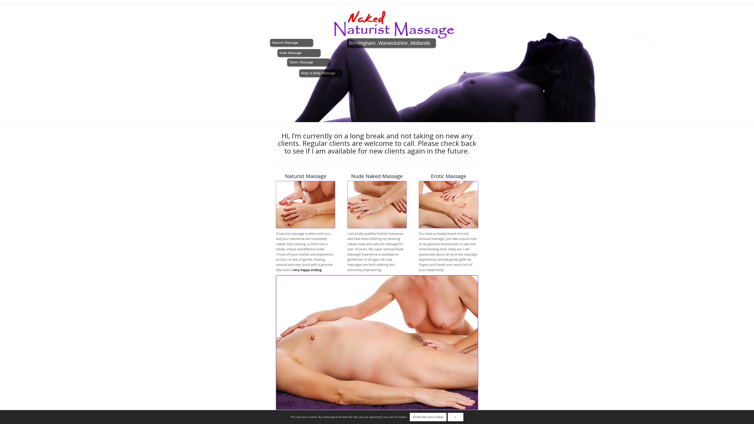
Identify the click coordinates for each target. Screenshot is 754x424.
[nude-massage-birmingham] (377, 204)
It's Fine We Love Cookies (428, 417)
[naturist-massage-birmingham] (305, 204)
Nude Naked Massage (377, 176)
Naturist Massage (305, 176)
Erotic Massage (448, 176)
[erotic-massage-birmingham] (448, 204)
